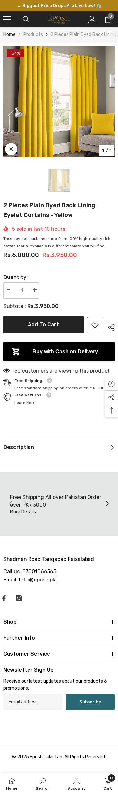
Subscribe (90, 701)
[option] (59, 5)
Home (9, 34)
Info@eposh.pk (37, 580)
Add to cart (43, 324)
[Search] (26, 19)
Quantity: (15, 277)
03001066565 (39, 571)
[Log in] (92, 19)
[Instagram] (19, 598)
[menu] (7, 19)
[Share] (109, 326)
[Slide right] (107, 504)
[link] (95, 325)
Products (33, 34)
